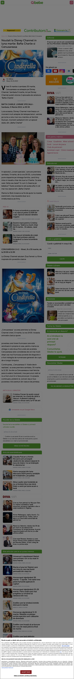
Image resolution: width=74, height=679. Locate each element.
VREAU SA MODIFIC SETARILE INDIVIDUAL (25, 675)
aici (61, 651)
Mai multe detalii (65, 645)
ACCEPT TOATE (26, 672)
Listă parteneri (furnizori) (7, 667)
